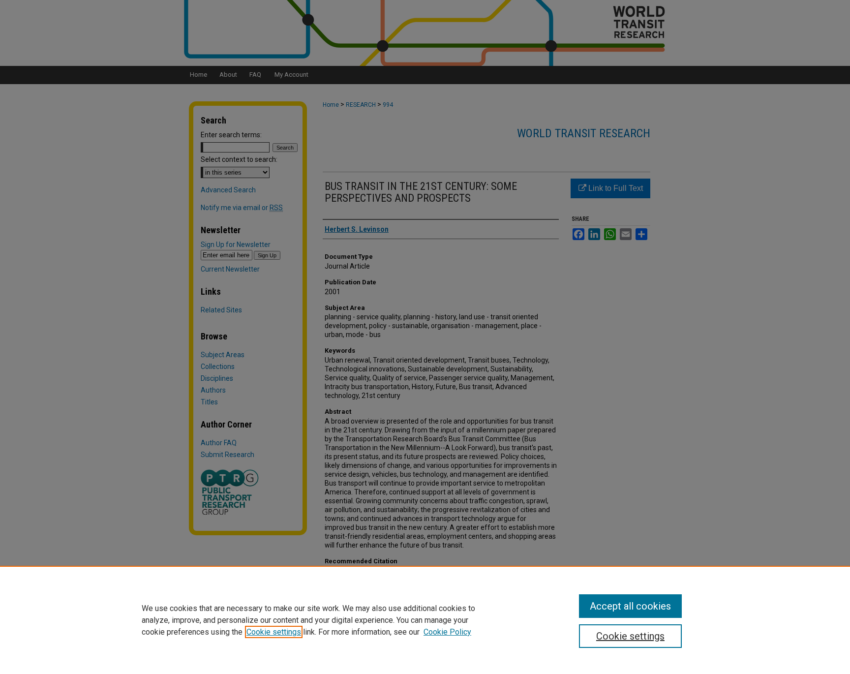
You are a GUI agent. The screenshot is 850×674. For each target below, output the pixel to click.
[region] (425, 620)
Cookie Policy (447, 632)
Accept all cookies (630, 606)
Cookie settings (273, 632)
